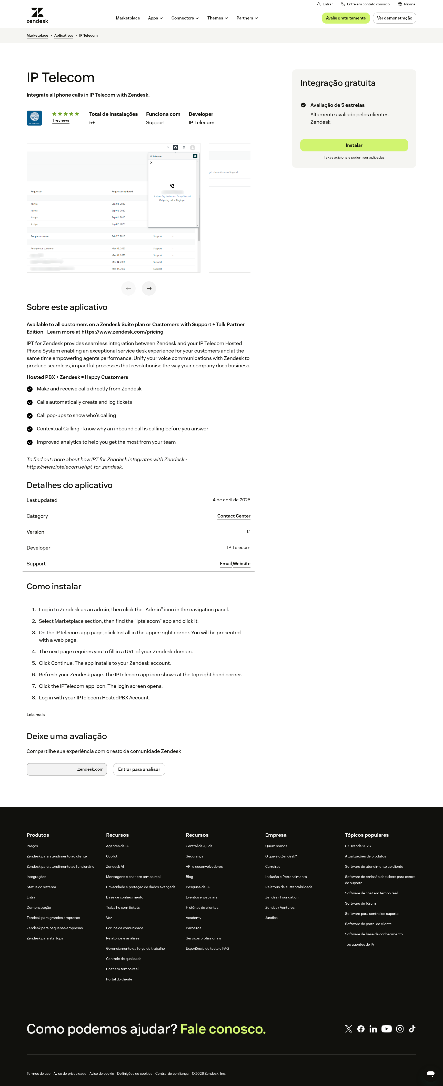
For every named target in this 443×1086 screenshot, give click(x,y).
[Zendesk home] (39, 15)
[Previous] (128, 288)
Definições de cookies (134, 1073)
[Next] (149, 288)
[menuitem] (406, 4)
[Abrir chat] (430, 1074)
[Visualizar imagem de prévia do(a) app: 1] (113, 208)
